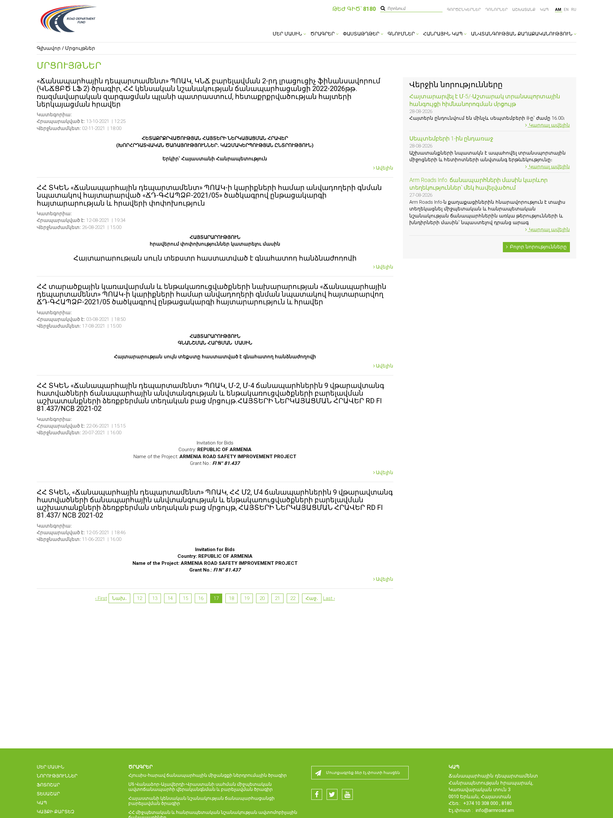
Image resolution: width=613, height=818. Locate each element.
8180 (507, 803)
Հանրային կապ (443, 34)
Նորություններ (57, 775)
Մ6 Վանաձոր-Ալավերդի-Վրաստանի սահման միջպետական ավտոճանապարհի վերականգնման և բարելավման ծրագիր (200, 787)
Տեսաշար (48, 793)
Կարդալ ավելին (549, 125)
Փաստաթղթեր (362, 34)
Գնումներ (402, 34)
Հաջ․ (312, 598)
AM (558, 9)
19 (246, 598)
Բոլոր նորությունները (538, 247)
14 (170, 598)
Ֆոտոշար (48, 784)
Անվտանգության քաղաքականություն (522, 34)
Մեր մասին (288, 34)
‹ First (101, 598)
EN (567, 9)
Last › (329, 598)
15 (185, 598)
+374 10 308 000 (481, 803)
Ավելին (384, 168)
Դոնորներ (496, 9)
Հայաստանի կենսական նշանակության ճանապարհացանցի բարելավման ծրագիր (201, 801)
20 (262, 598)
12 (139, 598)
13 (154, 598)
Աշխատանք (523, 9)
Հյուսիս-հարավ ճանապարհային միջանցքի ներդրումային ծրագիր (207, 775)
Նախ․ (119, 598)
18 (231, 598)
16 (200, 598)
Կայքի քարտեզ (55, 811)
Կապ (544, 9)
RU (573, 9)
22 (292, 598)
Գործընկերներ (464, 9)
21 (277, 598)
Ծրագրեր (323, 34)
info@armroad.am (495, 810)
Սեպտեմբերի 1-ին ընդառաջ (451, 138)
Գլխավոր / (50, 48)
